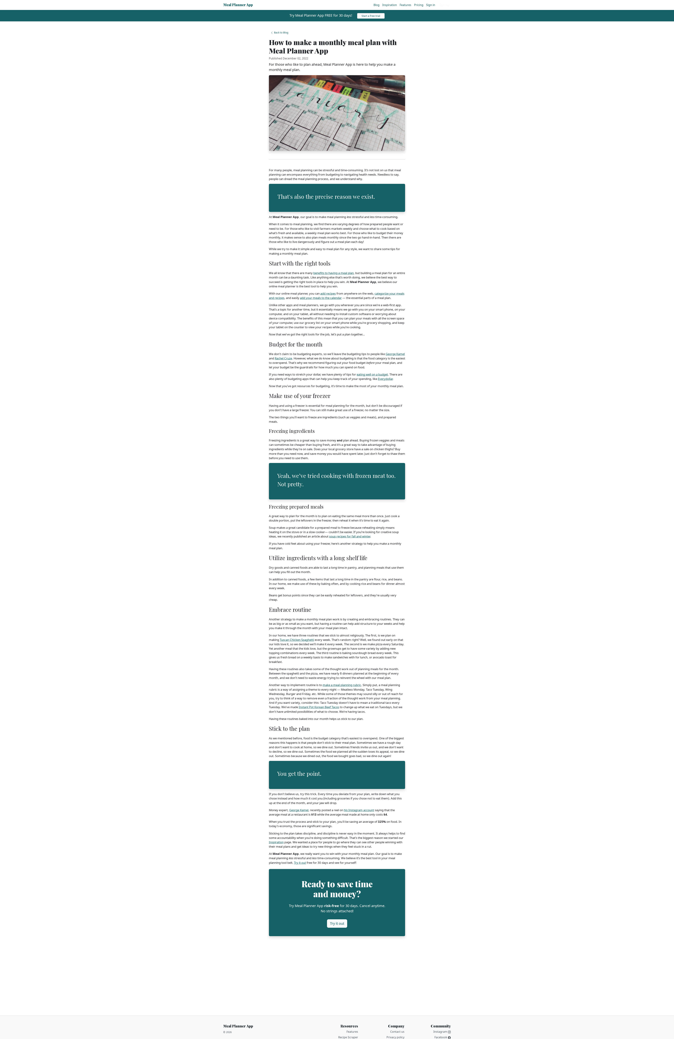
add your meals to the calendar (321, 298)
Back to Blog (280, 32)
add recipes (328, 293)
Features (405, 5)
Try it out (300, 863)
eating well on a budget (372, 374)
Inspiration (389, 5)
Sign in (430, 5)
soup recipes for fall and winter (349, 536)
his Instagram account (359, 810)
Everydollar (385, 379)
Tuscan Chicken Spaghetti (297, 640)
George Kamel (395, 354)
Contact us (397, 1032)
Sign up (444, 5)
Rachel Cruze (283, 358)
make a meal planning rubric (342, 685)
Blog (376, 5)
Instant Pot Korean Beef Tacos (319, 707)
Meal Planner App (238, 4)
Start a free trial (371, 16)
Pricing (418, 5)
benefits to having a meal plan (333, 273)
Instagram (440, 1032)
